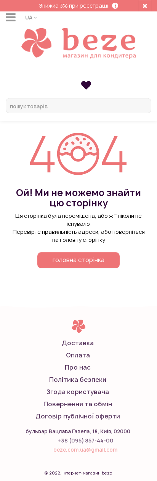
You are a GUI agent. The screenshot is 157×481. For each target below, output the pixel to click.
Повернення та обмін (77, 404)
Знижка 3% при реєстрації (73, 5)
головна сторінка (78, 260)
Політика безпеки (77, 379)
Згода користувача (77, 392)
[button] (31, 17)
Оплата (78, 355)
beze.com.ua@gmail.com (85, 449)
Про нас (78, 367)
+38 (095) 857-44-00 (86, 440)
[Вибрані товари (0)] (86, 84)
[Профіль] (78, 73)
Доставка (78, 343)
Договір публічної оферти (77, 416)
